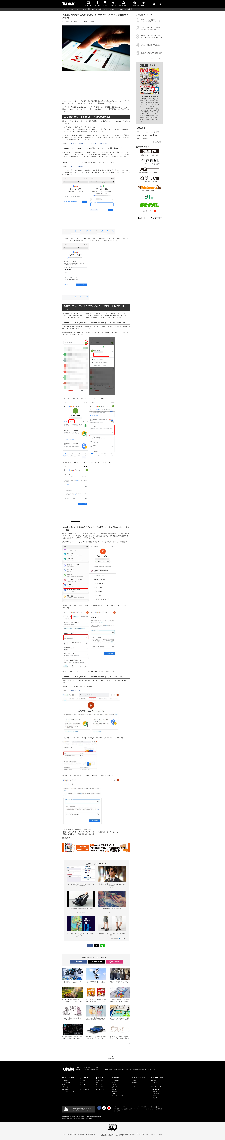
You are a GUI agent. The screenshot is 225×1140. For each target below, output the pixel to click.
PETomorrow (156, 1095)
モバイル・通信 (81, 9)
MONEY (100, 1078)
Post (96, 945)
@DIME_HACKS (98, 961)
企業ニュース (157, 1086)
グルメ (113, 1082)
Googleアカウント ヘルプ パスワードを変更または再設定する (87, 143)
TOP (63, 9)
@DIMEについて (117, 1107)
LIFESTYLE (116, 1078)
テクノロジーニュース (68, 1091)
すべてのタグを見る (155, 142)
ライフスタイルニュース (118, 1095)
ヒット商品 (83, 1085)
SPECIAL (156, 1089)
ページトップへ (112, 1058)
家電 (63, 1085)
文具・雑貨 (114, 1087)
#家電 (155, 135)
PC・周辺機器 (66, 1089)
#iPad (138, 138)
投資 (97, 1082)
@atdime (79, 961)
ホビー (133, 1085)
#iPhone (139, 132)
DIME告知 (153, 1080)
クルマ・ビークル (116, 1080)
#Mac (150, 135)
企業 (81, 1082)
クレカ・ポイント (100, 1087)
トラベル (114, 1085)
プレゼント (154, 1082)
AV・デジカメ (66, 1080)
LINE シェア (102, 945)
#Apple (145, 135)
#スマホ (153, 132)
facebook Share (90, 945)
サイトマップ (126, 1107)
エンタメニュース (136, 1087)
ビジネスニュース (84, 1089)
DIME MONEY (99, 1080)
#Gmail (85, 21)
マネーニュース (100, 1089)
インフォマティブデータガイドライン (139, 1107)
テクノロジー (71, 9)
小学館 (118, 1109)
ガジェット (65, 1087)
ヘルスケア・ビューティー (118, 1091)
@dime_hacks (115, 961)
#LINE (138, 135)
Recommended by (114, 938)
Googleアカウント (74, 690)
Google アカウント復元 (75, 166)
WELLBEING (156, 1093)
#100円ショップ (147, 138)
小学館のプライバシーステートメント (138, 1109)
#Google (91, 21)
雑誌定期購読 (124, 1109)
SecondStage (156, 1091)
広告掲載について (152, 1109)
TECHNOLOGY (69, 1078)
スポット (134, 1080)
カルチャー (134, 1082)
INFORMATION (158, 1078)
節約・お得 (99, 1085)
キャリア (82, 1080)
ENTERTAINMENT (139, 1078)
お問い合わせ (153, 1107)
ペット (113, 1093)
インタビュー (83, 1087)
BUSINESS (85, 1078)
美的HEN (155, 1098)
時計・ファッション (117, 1089)
